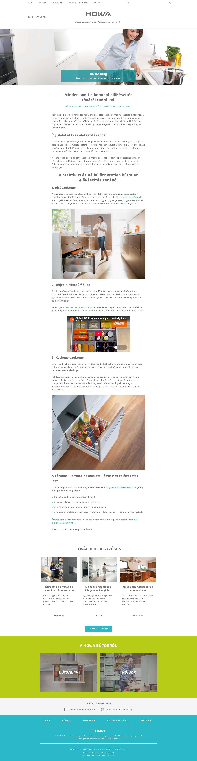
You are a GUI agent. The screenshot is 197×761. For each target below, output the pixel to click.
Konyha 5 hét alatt (78, 3)
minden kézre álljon (99, 161)
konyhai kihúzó (125, 106)
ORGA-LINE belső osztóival (79, 307)
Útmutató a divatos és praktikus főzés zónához (59, 588)
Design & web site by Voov (106, 755)
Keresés (169, 2)
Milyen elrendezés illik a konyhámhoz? (138, 588)
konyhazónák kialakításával (119, 487)
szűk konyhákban (131, 197)
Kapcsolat (99, 3)
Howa (98, 14)
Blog (30, 3)
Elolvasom (59, 616)
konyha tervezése (93, 106)
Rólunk (42, 3)
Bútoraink (57, 3)
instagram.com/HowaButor (119, 709)
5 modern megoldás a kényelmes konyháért (98, 588)
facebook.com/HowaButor (82, 709)
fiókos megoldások (73, 106)
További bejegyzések (98, 629)
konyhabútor (109, 106)
